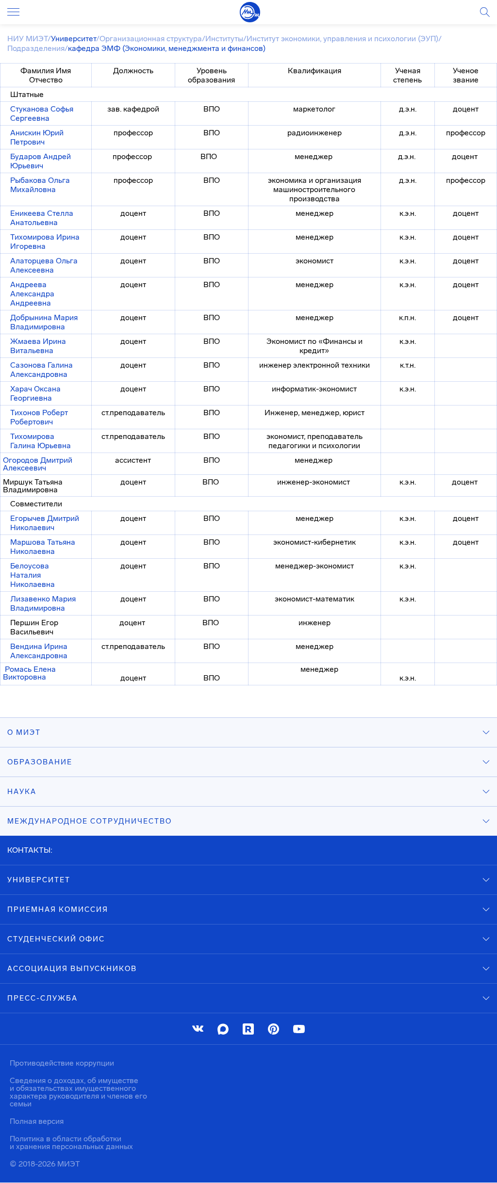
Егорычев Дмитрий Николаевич (44, 523)
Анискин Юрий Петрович (37, 137)
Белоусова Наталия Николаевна (32, 575)
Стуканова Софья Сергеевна (41, 113)
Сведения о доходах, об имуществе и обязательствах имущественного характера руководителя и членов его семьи (78, 1092)
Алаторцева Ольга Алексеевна (44, 265)
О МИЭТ (24, 732)
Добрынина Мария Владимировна (44, 322)
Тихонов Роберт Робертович (39, 417)
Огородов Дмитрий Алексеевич (37, 463)
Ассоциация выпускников (72, 968)
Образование (39, 762)
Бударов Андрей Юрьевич (40, 161)
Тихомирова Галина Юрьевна (40, 441)
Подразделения (36, 48)
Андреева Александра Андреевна (32, 294)
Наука (21, 791)
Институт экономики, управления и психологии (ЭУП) (342, 38)
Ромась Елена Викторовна (29, 672)
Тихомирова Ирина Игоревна (45, 241)
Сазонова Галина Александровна (41, 369)
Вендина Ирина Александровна (38, 651)
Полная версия (37, 1121)
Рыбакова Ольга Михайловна (40, 185)
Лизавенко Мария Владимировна (43, 603)
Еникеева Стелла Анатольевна (41, 218)
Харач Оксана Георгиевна (35, 393)
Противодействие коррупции (62, 1063)
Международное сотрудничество (89, 821)
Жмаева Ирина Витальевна (38, 346)
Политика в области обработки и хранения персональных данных (71, 1142)
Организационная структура (150, 38)
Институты (224, 38)
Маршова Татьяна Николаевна (42, 546)
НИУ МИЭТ (27, 38)
